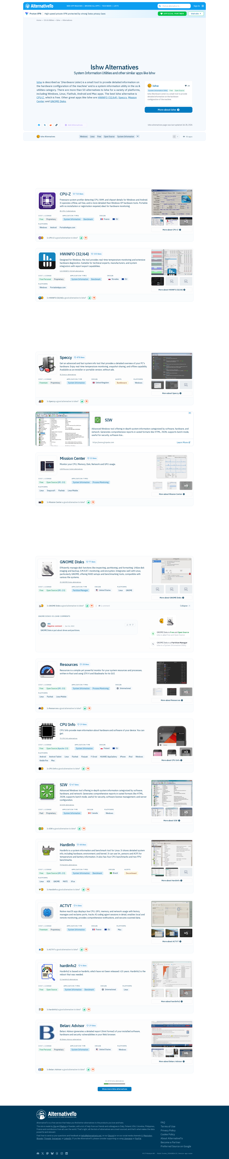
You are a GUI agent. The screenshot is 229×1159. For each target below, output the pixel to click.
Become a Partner (170, 1142)
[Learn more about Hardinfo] (47, 852)
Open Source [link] (109, 136)
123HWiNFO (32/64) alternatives (72, 271)
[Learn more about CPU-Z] (47, 201)
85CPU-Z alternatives (68, 211)
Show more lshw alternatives (114, 1089)
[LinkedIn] (66, 1153)
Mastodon (147, 1135)
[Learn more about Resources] (47, 671)
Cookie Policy (168, 1134)
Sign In (197, 6)
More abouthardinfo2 (170, 1001)
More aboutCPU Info (171, 760)
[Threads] (57, 1153)
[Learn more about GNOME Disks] (47, 569)
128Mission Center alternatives (71, 469)
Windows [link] (83, 136)
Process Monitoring (101, 482)
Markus (63, 1126)
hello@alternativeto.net (91, 1135)
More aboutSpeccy (170, 393)
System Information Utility (158, 90)
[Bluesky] (52, 1153)
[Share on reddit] (50, 125)
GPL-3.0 (61, 482)
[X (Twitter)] (42, 1153)
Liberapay (128, 1138)
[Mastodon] (47, 1153)
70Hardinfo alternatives (68, 865)
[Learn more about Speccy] (47, 364)
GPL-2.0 (61, 590)
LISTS (116, 6)
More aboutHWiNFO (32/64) (170, 290)
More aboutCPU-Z (170, 230)
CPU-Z (40, 97)
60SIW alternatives (67, 805)
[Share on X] (44, 125)
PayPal (138, 1138)
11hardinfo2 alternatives (69, 979)
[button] (78, 194)
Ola (54, 1126)
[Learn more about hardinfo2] (47, 972)
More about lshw (167, 109)
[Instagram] (61, 1153)
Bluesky (40, 1138)
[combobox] (174, 6)
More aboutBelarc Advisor (170, 1061)
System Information (72, 219)
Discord (111, 1135)
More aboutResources (170, 700)
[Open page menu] (203, 6)
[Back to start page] (43, 6)
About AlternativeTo (172, 1138)
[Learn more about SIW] (47, 792)
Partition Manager (80, 590)
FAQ (163, 1122)
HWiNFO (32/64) (107, 97)
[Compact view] (177, 136)
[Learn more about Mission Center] (47, 465)
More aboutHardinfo (171, 880)
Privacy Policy (168, 1130)
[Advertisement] (114, 41)
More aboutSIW (170, 820)
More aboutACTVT (170, 941)
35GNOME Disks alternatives (70, 582)
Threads (47, 1138)
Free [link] (99, 136)
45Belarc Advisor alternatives (70, 1039)
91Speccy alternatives (68, 374)
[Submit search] (160, 6)
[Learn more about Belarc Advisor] (47, 1032)
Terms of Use (168, 1126)
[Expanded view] (174, 136)
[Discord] (38, 1153)
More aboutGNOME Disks (170, 597)
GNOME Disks (58, 101)
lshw (39, 82)
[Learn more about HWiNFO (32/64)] (47, 261)
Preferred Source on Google (176, 1146)
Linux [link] (92, 136)
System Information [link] (125, 136)
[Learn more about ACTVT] (47, 912)
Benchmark (88, 219)
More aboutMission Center (170, 494)
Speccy (122, 97)
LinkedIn (67, 1138)
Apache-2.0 (62, 748)
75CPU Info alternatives (68, 738)
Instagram (56, 1138)
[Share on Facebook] (39, 125)
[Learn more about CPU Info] (47, 731)
